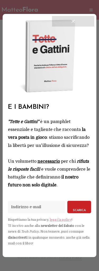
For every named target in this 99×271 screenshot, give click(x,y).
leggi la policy (61, 220)
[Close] (73, 21)
